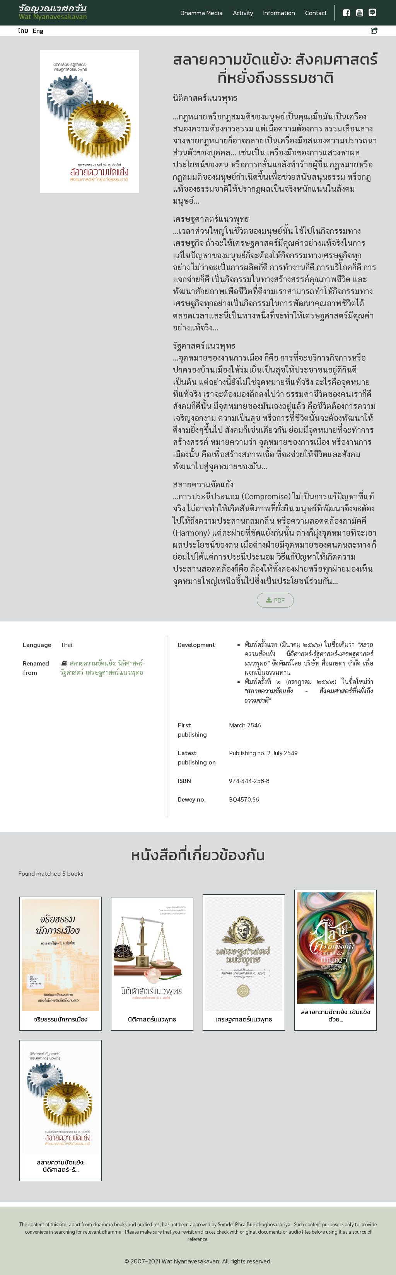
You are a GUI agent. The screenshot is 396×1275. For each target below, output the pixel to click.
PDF (279, 600)
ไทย (23, 30)
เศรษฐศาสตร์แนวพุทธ (243, 1019)
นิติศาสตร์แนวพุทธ (152, 1019)
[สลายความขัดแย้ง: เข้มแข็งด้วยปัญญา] (335, 948)
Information (279, 12)
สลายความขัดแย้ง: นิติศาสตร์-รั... (60, 1166)
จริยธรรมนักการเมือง (60, 1019)
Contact (316, 12)
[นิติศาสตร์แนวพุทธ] (152, 955)
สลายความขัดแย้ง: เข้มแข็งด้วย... (335, 1015)
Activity (243, 12)
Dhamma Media (202, 12)
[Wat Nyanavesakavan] (53, 12)
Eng (38, 30)
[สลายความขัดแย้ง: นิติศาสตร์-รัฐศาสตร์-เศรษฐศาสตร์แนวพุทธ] (60, 1098)
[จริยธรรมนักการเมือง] (60, 955)
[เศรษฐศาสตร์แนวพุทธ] (243, 954)
